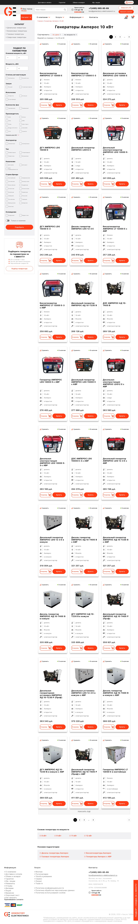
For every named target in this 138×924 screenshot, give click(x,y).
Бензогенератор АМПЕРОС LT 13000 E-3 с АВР (52, 305)
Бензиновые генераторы (17, 31)
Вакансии (10, 893)
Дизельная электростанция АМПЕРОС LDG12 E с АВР (113, 383)
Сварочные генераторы (16, 37)
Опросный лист (12, 895)
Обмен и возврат (79, 2)
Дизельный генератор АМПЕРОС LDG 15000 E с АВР (83, 382)
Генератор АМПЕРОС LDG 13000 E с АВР (51, 381)
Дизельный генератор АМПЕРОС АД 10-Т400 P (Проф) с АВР (84, 771)
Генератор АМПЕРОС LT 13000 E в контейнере (115, 770)
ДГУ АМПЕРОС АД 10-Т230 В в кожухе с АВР (52, 770)
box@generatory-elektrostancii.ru (102, 11)
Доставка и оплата (44, 2)
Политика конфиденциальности (50, 888)
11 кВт (74, 836)
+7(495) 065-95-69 (99, 8)
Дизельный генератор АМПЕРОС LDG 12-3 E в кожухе (52, 539)
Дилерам (10, 888)
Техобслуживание (44, 876)
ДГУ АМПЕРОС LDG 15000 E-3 (50, 227)
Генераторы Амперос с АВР (99, 857)
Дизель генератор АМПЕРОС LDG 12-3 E (82, 227)
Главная (40, 21)
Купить (59, 105)
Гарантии (62, 2)
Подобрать (19, 227)
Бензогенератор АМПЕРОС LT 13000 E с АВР (115, 228)
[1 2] (116, 212)
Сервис (39, 879)
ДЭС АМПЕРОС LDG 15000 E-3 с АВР (81, 459)
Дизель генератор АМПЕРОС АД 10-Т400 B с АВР (84, 539)
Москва (23, 10)
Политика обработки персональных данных (55, 890)
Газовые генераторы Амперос (55, 857)
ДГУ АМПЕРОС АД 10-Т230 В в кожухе (82, 615)
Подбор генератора (19, 269)
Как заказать (11, 897)
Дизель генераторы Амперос (55, 853)
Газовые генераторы (15, 34)
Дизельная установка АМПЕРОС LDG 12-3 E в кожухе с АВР (83, 693)
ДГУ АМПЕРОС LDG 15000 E (50, 149)
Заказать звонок (126, 12)
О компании (42, 17)
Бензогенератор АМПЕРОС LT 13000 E (51, 74)
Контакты (93, 17)
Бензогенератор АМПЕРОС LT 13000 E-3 (83, 74)
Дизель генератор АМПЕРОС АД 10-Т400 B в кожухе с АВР (116, 693)
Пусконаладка (42, 874)
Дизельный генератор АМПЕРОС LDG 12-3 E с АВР (115, 460)
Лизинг (39, 881)
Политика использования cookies (51, 893)
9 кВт (58, 836)
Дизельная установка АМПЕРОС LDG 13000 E (115, 74)
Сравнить (45, 44)
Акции (8, 890)
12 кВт (89, 836)
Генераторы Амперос (51, 21)
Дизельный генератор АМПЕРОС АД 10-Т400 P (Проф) (116, 616)
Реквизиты (10, 883)
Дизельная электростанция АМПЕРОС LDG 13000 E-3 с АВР (52, 462)
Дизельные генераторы (16, 28)
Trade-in (39, 883)
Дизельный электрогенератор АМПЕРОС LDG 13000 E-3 (115, 151)
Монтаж (39, 872)
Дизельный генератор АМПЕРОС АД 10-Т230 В (84, 304)
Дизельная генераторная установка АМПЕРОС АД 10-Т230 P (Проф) (51, 694)
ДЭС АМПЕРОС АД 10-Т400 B (114, 304)
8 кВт (44, 836)
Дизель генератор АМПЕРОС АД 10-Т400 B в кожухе (52, 616)
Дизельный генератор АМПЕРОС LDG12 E (83, 149)
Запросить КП (126, 7)
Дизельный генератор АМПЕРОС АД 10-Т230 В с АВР (115, 539)
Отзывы (9, 886)
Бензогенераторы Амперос (98, 853)
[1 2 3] (116, 755)
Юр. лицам (96, 2)
